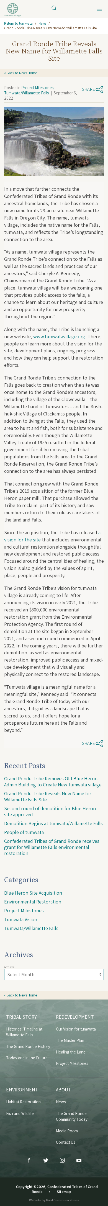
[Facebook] (29, 1160)
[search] (54, 7)
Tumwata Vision (20, 919)
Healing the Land (71, 1052)
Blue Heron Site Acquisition (33, 893)
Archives (9, 967)
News (42, 23)
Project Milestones (37, 87)
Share (88, 89)
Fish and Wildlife (20, 1113)
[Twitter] (45, 1160)
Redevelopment (75, 1017)
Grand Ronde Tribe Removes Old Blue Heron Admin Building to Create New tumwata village (53, 781)
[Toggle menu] (99, 8)
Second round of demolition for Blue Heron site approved (50, 811)
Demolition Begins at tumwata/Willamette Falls (53, 823)
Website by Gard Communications (54, 1200)
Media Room (67, 1130)
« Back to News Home (20, 73)
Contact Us (65, 1142)
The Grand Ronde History (28, 1046)
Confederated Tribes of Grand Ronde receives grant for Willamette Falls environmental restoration (51, 847)
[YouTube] (79, 1160)
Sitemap (64, 1191)
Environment (22, 1089)
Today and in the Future (27, 1057)
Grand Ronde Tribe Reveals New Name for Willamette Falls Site (47, 796)
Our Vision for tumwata (76, 1029)
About (63, 1089)
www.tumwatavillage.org (59, 336)
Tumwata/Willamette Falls (26, 92)
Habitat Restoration (23, 1101)
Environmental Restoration (32, 901)
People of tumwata (24, 832)
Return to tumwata (18, 23)
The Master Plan (70, 1040)
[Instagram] (62, 1160)
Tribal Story (21, 1017)
